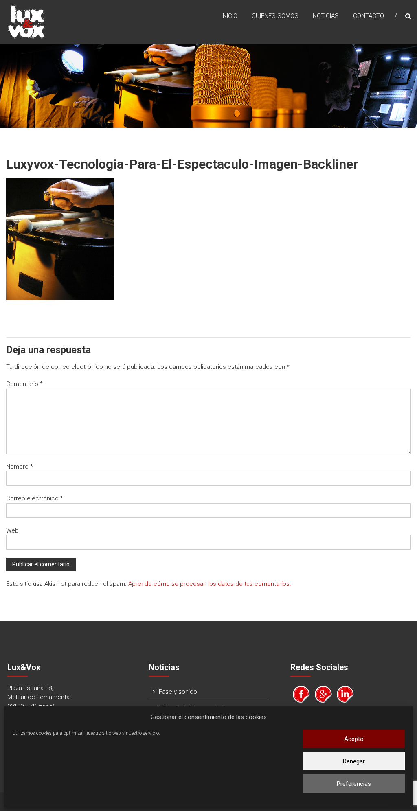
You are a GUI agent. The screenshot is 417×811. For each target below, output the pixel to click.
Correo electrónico (34, 498)
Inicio (229, 16)
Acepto (354, 739)
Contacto (368, 16)
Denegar (354, 761)
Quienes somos (275, 16)
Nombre (19, 466)
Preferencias (354, 783)
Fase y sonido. (179, 691)
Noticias (326, 16)
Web (12, 530)
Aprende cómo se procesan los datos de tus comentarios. (209, 583)
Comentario (24, 384)
